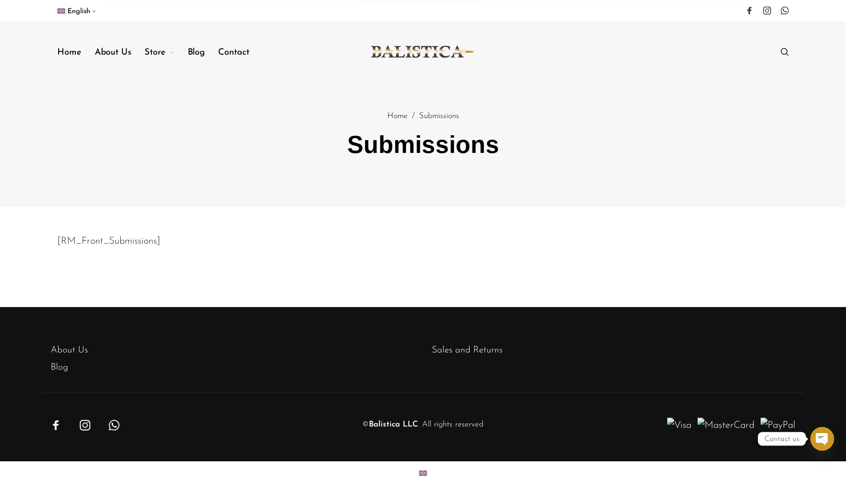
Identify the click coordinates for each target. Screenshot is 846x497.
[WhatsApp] (785, 11)
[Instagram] (767, 11)
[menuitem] (77, 13)
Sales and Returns (467, 350)
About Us (69, 350)
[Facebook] (749, 11)
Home (397, 116)
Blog (59, 367)
